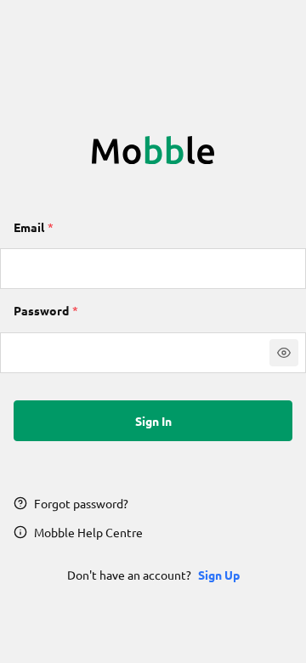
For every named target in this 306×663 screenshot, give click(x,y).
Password (41, 310)
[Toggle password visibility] (283, 352)
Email (29, 227)
